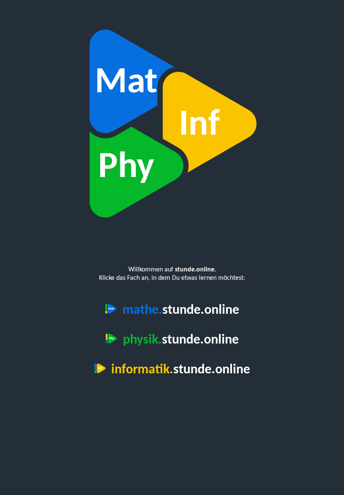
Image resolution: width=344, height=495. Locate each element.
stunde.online (180, 310)
